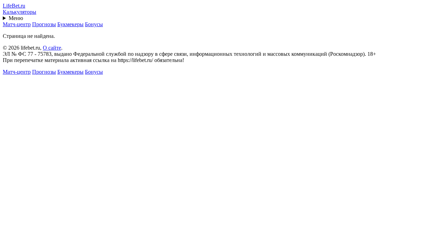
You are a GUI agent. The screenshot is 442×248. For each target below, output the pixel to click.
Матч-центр (17, 24)
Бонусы (94, 24)
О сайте (52, 48)
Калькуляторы (19, 12)
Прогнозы (44, 24)
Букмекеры (70, 24)
